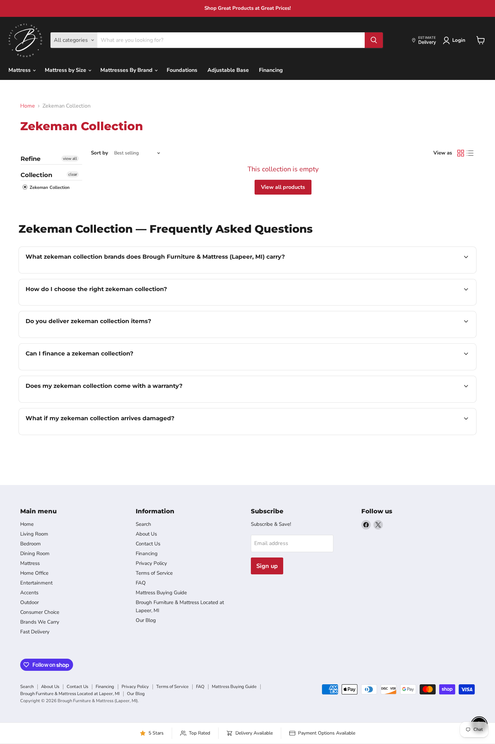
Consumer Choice (39, 612)
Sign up (267, 566)
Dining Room (35, 553)
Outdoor (29, 602)
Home (27, 106)
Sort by (99, 153)
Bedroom (30, 543)
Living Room (34, 534)
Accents (29, 592)
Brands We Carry (39, 622)
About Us (146, 534)
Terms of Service (154, 573)
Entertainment (36, 582)
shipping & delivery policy (420, 337)
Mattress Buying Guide (161, 592)
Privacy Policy (151, 563)
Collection (36, 175)
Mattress (20, 70)
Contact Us (148, 543)
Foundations (182, 70)
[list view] (470, 153)
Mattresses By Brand (127, 70)
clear (72, 174)
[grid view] (460, 153)
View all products (283, 187)
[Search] (374, 40)
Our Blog (146, 620)
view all (70, 158)
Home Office (34, 573)
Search (143, 524)
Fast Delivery (35, 631)
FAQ (141, 582)
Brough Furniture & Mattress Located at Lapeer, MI (70, 694)
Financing (271, 70)
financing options (80, 369)
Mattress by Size (66, 70)
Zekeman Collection (49, 187)
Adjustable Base (228, 70)
